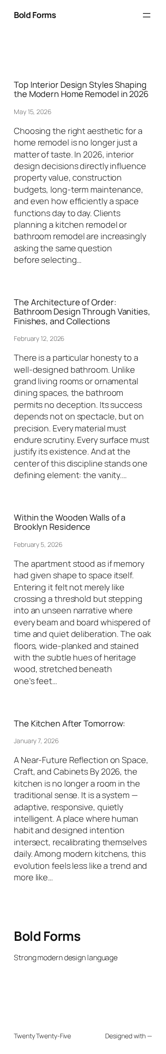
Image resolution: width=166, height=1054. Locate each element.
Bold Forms (35, 14)
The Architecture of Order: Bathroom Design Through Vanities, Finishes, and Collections (82, 311)
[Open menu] (146, 15)
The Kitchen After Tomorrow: (69, 723)
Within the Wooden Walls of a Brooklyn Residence (69, 522)
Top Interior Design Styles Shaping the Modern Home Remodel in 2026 (81, 89)
